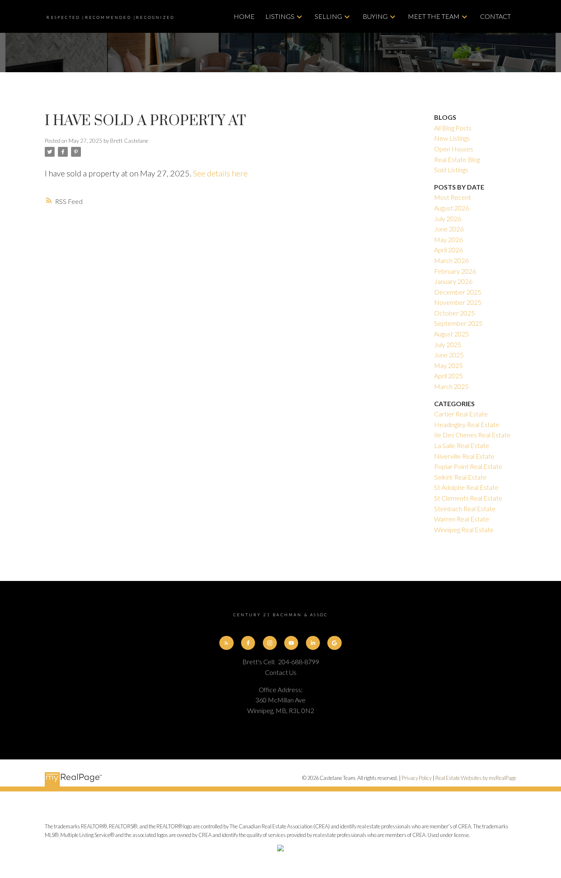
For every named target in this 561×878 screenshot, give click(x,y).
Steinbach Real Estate (465, 508)
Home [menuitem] (244, 16)
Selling (328, 16)
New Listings (452, 138)
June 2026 (449, 229)
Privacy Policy (417, 778)
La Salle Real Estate (461, 445)
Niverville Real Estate (464, 456)
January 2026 (453, 281)
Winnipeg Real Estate (464, 529)
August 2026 (451, 208)
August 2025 (451, 334)
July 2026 (447, 218)
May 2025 (448, 365)
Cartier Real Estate (461, 414)
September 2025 (458, 323)
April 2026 (448, 250)
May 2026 (448, 239)
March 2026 (451, 260)
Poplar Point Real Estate (468, 466)
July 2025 (447, 344)
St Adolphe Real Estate (466, 487)
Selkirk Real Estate (460, 477)
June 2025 (449, 355)
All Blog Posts (452, 128)
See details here (220, 173)
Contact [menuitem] (495, 16)
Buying (375, 16)
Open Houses (453, 149)
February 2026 (455, 271)
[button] (226, 643)
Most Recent (452, 197)
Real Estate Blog (457, 159)
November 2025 (457, 302)
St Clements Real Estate (468, 498)
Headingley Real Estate (466, 424)
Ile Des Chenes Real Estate (472, 435)
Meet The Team (434, 16)
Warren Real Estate (461, 519)
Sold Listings (451, 170)
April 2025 (448, 376)
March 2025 (451, 386)
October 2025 (454, 313)
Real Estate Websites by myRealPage (475, 778)
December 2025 (457, 292)
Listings (279, 16)
